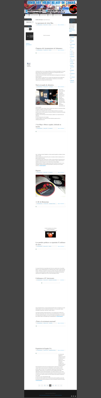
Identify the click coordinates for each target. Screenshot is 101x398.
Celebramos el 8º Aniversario (45, 278)
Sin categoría (51, 86)
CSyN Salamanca (46, 19)
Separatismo (72, 73)
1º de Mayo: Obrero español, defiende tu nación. (48, 125)
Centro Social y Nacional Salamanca (44, 395)
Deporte (38, 170)
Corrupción (72, 47)
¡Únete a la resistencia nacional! (46, 321)
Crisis (71, 51)
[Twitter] (75, 2)
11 (47, 385)
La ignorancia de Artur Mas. (45, 23)
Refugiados (72, 70)
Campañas (50, 203)
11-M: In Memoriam (42, 202)
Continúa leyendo (43, 165)
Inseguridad (51, 350)
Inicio (27, 15)
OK (30, 29)
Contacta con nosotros (57, 15)
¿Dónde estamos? (44, 15)
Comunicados (72, 44)
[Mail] (71, 2)
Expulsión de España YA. (44, 348)
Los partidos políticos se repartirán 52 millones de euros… (50, 243)
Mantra (56, 395)
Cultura (71, 52)
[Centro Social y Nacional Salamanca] (29, 65)
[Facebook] (73, 2)
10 (44, 385)
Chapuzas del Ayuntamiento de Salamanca (49, 48)
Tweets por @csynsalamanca (29, 44)
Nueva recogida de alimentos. (45, 85)
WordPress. (60, 395)
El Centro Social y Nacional (34, 15)
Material (50, 15)
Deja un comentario (61, 24)
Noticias (50, 24)
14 (55, 385)
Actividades (72, 37)
